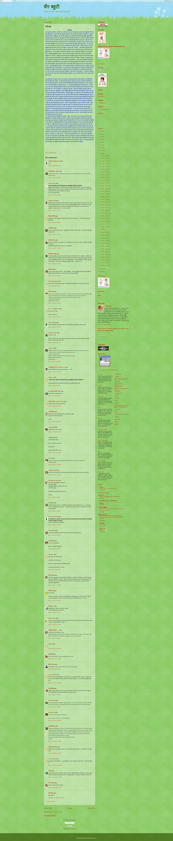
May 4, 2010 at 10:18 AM (54, 406)
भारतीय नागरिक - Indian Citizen (56, 401)
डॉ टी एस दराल (51, 240)
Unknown (50, 377)
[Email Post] (60, 153)
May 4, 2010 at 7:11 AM (54, 210)
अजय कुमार (50, 228)
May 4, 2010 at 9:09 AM (54, 361)
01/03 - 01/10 (104, 265)
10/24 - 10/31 (104, 177)
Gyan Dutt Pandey (53, 516)
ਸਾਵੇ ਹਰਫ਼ (101, 523)
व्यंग (115, 412)
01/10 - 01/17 (104, 262)
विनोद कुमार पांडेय (52, 254)
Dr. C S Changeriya (53, 309)
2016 (101, 139)
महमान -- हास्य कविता (102, 440)
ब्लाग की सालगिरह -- (102, 461)
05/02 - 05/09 (104, 227)
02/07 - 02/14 (104, 251)
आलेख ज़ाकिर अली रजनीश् (120, 379)
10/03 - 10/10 (104, 185)
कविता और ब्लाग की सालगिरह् (121, 388)
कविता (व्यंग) (117, 386)
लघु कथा (116, 409)
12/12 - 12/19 (104, 158)
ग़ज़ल (116, 398)
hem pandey (51, 530)
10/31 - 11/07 (104, 174)
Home (70, 808)
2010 (101, 153)
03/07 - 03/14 (104, 240)
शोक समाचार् (101, 396)
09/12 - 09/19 (104, 194)
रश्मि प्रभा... (51, 606)
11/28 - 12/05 (104, 164)
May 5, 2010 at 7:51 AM (54, 612)
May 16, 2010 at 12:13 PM (54, 777)
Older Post (91, 808)
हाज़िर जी (100, 418)
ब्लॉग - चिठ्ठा (100, 96)
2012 (101, 148)
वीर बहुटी (51, 6)
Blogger (94, 838)
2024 (101, 131)
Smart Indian (51, 183)
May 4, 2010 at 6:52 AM (54, 195)
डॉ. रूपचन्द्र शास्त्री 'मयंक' (54, 391)
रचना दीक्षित (51, 688)
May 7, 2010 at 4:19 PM (54, 695)
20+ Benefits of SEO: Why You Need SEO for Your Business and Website (111, 509)
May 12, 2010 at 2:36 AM (54, 753)
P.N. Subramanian (53, 281)
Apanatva (50, 348)
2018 (101, 134)
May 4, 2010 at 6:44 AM (54, 177)
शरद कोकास (51, 541)
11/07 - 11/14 (104, 172)
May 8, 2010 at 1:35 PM (54, 707)
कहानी (116, 391)
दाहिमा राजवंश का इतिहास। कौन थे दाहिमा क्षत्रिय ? (109, 496)
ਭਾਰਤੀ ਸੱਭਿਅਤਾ (102, 524)
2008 (101, 271)
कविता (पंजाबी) (118, 384)
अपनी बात (117, 374)
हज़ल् (116, 421)
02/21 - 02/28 (104, 246)
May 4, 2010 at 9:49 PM (54, 549)
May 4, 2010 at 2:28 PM (54, 511)
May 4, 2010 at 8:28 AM (54, 317)
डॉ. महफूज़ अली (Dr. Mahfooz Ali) (56, 367)
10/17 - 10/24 (104, 180)
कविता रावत (51, 291)
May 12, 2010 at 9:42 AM (54, 765)
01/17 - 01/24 (104, 260)
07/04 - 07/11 (104, 213)
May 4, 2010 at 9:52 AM (54, 396)
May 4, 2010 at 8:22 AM (54, 286)
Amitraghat (51, 427)
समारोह (116, 417)
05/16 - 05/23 (104, 224)
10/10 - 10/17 (104, 183)
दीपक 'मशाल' (51, 664)
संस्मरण (116, 419)
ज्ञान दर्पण (101, 495)
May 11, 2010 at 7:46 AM (54, 741)
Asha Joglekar (52, 759)
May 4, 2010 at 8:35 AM (54, 327)
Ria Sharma (51, 712)
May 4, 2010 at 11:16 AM (54, 452)
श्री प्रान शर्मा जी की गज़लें (120, 414)
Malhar (101, 487)
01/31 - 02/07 (104, 254)
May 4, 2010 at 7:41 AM (54, 248)
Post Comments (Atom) (56, 812)
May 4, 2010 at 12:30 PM (54, 475)
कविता (116, 381)
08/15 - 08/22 (104, 202)
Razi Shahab (51, 700)
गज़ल (99, 451)
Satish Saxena (52, 618)
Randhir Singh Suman (54, 161)
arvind (50, 458)
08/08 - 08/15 (104, 205)
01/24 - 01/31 (104, 257)
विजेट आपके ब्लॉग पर (101, 64)
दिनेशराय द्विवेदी (51, 216)
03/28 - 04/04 (104, 235)
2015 (101, 142)
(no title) (100, 374)
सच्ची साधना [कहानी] (102, 429)
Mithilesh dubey (52, 333)
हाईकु (116, 424)
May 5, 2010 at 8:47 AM (54, 624)
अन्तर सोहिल (51, 412)
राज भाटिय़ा (50, 503)
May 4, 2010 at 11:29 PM (54, 585)
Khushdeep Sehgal (53, 480)
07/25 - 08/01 (104, 207)
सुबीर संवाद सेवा (102, 514)
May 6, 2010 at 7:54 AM (54, 683)
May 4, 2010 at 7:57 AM (54, 275)
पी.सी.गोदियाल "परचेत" (53, 171)
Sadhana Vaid (52, 200)
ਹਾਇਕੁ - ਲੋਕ (102, 529)
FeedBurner (73, 829)
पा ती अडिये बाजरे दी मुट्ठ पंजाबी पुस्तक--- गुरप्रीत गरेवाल (122, 406)
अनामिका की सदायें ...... (53, 630)
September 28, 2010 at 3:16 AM (56, 797)
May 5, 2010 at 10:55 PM (54, 648)
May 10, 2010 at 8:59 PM (54, 720)
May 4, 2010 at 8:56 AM (54, 342)
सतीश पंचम (50, 590)
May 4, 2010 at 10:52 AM (54, 421)
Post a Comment (51, 801)
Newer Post (48, 808)
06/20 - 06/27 (104, 218)
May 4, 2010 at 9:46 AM (54, 385)
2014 (101, 145)
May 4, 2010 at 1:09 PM (54, 497)
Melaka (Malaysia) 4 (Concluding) (107, 488)
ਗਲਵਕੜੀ (101, 530)
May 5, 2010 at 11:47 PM (54, 659)
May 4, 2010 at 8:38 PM (54, 535)
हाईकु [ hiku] (101, 472)
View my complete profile (104, 324)
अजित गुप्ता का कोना (52, 747)
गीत (115, 401)
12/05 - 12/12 (104, 161)
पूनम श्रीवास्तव (51, 726)
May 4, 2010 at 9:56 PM (54, 569)
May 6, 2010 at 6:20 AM (54, 669)
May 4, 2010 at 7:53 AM (54, 263)
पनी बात (103, 229)
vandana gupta (52, 470)
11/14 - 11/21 (104, 169)
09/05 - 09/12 (104, 196)
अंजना (49, 771)
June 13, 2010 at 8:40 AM (54, 787)
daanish (50, 644)
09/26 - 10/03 (104, 188)
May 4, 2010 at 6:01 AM (54, 165)
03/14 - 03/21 (104, 238)
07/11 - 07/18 (104, 210)
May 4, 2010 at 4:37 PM (54, 525)
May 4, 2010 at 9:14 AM (54, 372)
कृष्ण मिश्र (50, 793)
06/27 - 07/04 (104, 216)
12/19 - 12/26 (104, 155)
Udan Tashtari (52, 322)
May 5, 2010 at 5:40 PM (54, 638)
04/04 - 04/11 (104, 232)
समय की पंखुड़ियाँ (103, 507)
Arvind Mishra (52, 674)
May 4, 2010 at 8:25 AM (54, 303)
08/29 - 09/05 (104, 199)
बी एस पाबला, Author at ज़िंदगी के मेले (108, 501)
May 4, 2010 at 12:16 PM (54, 464)
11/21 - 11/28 (104, 166)
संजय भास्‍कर (51, 783)
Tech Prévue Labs (104, 493)
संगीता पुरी (50, 269)
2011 (101, 150)
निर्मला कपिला (51, 575)
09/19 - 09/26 (104, 191)
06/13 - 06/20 (104, 221)
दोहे (115, 403)
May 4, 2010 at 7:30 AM (54, 222)
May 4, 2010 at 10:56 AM (54, 432)
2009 (101, 269)
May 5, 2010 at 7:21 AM (54, 600)
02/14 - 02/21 (104, 249)
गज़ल (99, 407)
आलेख (116, 376)
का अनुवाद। (117, 393)
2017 (101, 137)
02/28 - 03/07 (104, 243)
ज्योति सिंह (50, 654)
